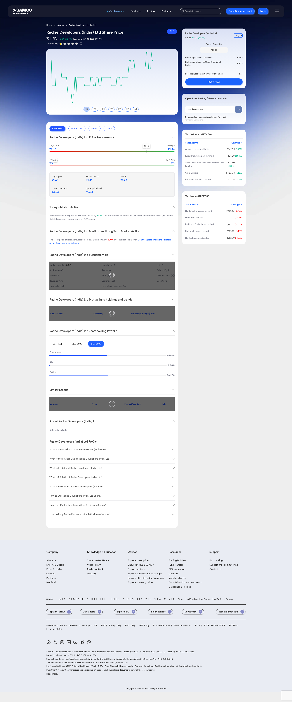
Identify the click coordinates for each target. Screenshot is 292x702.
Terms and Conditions (194, 120)
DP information (177, 569)
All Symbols (192, 599)
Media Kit (51, 582)
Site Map (86, 625)
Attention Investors (182, 625)
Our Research (116, 11)
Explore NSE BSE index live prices (146, 578)
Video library (94, 564)
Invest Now (214, 82)
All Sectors (206, 599)
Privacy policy (115, 625)
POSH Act (233, 625)
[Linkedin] (68, 643)
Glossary (91, 573)
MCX (197, 625)
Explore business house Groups (145, 573)
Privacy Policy (216, 117)
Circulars (173, 573)
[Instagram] (62, 643)
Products (135, 11)
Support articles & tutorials (223, 564)
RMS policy (130, 625)
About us (51, 560)
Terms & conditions (69, 625)
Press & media (54, 569)
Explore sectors (136, 569)
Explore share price (138, 560)
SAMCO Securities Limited (58, 651)
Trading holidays (177, 560)
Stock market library (98, 560)
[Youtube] (75, 643)
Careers (50, 573)
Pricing (151, 11)
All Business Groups (223, 599)
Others (181, 599)
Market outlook (95, 569)
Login (263, 11)
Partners (166, 11)
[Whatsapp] (89, 643)
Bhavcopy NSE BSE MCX (141, 564)
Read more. (52, 674)
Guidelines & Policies (180, 586)
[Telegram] (82, 643)
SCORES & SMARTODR (214, 625)
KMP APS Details (55, 564)
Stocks (60, 25)
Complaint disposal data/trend (185, 582)
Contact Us (215, 569)
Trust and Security (161, 625)
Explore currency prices (140, 582)
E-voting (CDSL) (54, 629)
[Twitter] (55, 643)
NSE (95, 625)
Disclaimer (51, 625)
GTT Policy (144, 625)
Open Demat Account (240, 11)
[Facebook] (48, 643)
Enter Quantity (214, 44)
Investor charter (177, 578)
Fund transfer (176, 564)
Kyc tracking (216, 560)
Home (49, 25)
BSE (172, 31)
